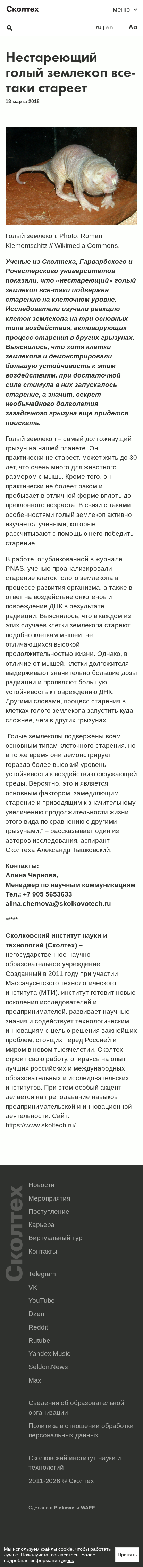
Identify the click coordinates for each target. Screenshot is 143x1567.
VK (32, 1287)
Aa (132, 27)
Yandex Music (49, 1353)
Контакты (42, 1251)
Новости (41, 1184)
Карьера (41, 1224)
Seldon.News (48, 1366)
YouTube (41, 1300)
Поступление (48, 1211)
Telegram (42, 1274)
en (109, 27)
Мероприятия (49, 1198)
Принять (127, 1554)
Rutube (39, 1340)
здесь (67, 1560)
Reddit (38, 1327)
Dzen (36, 1313)
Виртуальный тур (55, 1237)
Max (34, 1380)
